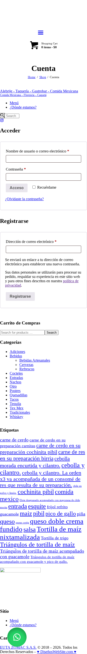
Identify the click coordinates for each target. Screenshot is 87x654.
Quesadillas (18, 395)
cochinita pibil (36, 491)
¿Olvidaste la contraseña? (24, 199)
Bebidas (16, 356)
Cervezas (26, 365)
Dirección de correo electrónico (40, 241)
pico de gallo (60, 513)
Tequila (15, 404)
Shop (42, 77)
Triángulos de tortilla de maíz (37, 544)
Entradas (16, 378)
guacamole (9, 514)
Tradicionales (20, 412)
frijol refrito (57, 506)
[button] (17, 637)
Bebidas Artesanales (34, 360)
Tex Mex (16, 408)
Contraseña (24, 169)
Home (32, 77)
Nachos (15, 382)
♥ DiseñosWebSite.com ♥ (56, 652)
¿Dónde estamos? (23, 625)
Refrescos (26, 369)
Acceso (17, 188)
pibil (38, 513)
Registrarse (20, 296)
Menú (14, 621)
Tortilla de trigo (54, 538)
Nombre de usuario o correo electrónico (43, 151)
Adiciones (17, 352)
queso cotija (22, 522)
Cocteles (16, 373)
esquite (37, 506)
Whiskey (16, 417)
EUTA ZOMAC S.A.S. (18, 647)
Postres (15, 391)
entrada (17, 506)
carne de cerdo (14, 439)
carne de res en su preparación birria (42, 455)
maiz (26, 513)
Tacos (14, 399)
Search (52, 332)
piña (81, 513)
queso (7, 521)
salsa (29, 529)
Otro (13, 386)
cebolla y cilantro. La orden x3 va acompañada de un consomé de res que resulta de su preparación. (40, 479)
